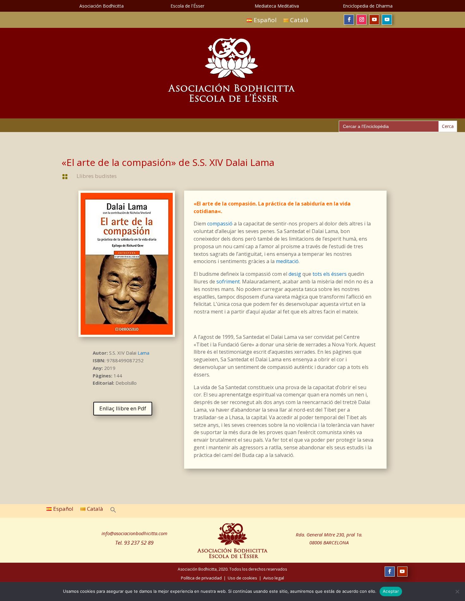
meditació (287, 261)
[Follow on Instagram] (361, 20)
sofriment (228, 281)
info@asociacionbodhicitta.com (134, 533)
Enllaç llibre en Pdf (122, 408)
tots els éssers (330, 273)
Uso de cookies (242, 578)
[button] (113, 509)
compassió (219, 223)
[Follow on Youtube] (374, 20)
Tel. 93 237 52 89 (134, 542)
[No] (457, 591)
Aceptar (391, 591)
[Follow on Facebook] (349, 20)
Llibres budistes (97, 176)
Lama (143, 353)
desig (294, 273)
